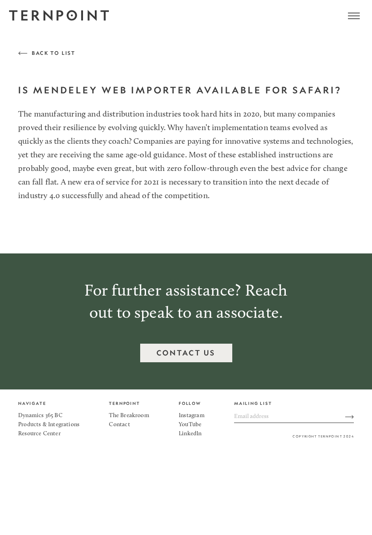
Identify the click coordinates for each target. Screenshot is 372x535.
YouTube (190, 425)
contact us (186, 352)
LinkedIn (190, 434)
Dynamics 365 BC (40, 415)
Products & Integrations (48, 425)
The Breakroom (129, 415)
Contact (119, 425)
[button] (354, 16)
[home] (59, 16)
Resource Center (39, 434)
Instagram (192, 415)
